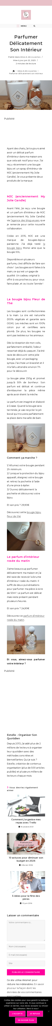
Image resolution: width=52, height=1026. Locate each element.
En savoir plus (26, 1020)
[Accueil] (14, 71)
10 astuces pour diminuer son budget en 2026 (26, 859)
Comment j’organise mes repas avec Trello (26, 821)
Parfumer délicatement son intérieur (26, 73)
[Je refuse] (48, 1011)
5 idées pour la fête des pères (26, 897)
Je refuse (35, 1014)
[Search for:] (34, 26)
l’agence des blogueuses (25, 220)
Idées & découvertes (30, 57)
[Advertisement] (26, 132)
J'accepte (17, 1014)
